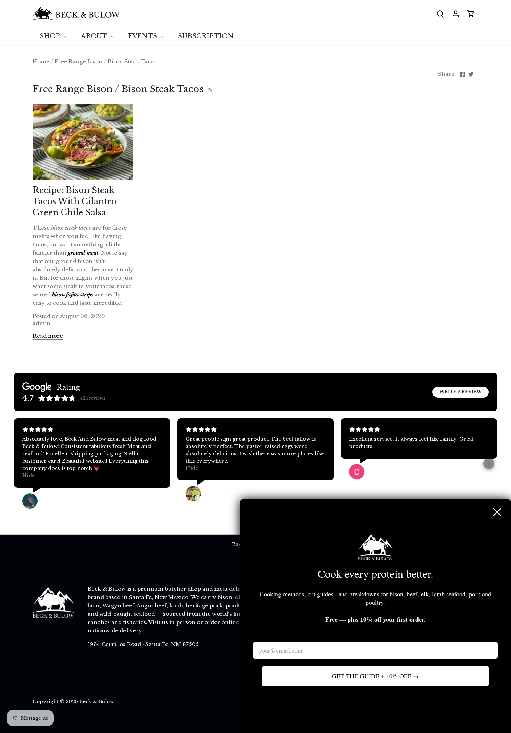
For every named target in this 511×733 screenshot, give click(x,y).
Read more (48, 336)
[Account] (455, 13)
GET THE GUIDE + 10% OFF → (375, 676)
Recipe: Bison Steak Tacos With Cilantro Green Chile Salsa (74, 201)
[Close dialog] (497, 512)
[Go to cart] (471, 13)
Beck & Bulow (96, 701)
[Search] (440, 13)
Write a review (460, 392)
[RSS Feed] (209, 89)
